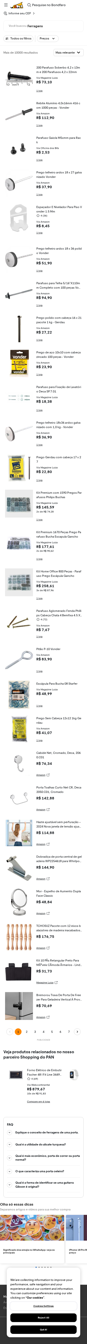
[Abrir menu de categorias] (5, 5)
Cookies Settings (43, 1306)
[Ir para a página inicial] (16, 5)
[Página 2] (77, 1032)
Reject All (43, 1317)
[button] (48, 38)
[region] (43, 1302)
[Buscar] (29, 5)
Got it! (43, 1329)
